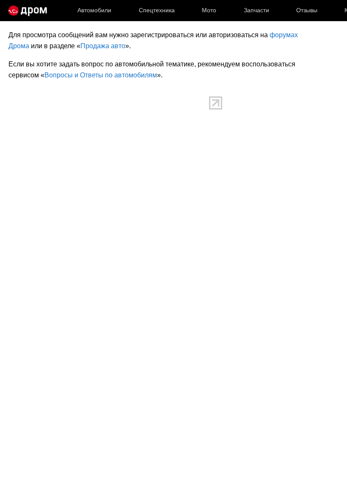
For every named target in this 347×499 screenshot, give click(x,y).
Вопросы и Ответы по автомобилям (100, 75)
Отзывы (306, 10)
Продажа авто (102, 45)
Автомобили (94, 10)
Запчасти (256, 10)
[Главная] (27, 10)
